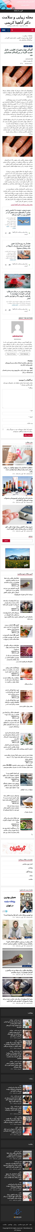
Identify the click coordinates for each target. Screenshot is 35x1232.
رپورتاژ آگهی (29, 871)
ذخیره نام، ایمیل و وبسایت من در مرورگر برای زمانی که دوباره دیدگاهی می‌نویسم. (19, 430)
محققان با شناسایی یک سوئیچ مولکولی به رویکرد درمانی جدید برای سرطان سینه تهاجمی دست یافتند (18, 469)
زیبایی (30, 46)
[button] (32, 30)
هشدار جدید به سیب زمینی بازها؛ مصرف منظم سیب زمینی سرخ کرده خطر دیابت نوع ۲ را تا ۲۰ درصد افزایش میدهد (18, 757)
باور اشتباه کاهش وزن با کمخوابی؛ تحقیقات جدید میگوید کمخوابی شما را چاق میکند (11, 775)
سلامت (25, 46)
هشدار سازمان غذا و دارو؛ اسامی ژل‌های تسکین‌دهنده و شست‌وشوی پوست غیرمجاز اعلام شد (11, 736)
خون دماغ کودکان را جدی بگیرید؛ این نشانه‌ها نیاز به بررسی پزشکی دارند (12, 692)
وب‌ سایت (30, 423)
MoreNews (27, 1228)
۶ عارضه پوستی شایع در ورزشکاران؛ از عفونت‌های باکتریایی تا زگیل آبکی (27, 1034)
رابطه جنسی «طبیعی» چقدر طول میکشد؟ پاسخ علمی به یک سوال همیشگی (27, 1065)
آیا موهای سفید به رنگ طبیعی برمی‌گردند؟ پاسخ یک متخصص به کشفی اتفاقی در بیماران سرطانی (27, 1044)
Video (3, 30)
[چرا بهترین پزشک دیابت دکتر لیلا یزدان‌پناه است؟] (17, 903)
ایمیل (31, 417)
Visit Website (24, 354)
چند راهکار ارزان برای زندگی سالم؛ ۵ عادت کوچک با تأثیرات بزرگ (11, 820)
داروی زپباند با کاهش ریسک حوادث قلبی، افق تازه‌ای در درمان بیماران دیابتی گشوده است (27, 1196)
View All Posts (11, 354)
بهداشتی (30, 868)
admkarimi (28, 59)
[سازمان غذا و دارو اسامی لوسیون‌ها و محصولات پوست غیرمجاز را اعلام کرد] (17, 486)
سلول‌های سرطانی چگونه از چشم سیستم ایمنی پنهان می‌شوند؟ (11, 647)
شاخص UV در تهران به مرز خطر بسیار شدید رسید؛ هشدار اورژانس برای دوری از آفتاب (27, 1131)
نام (31, 410)
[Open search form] (12, 30)
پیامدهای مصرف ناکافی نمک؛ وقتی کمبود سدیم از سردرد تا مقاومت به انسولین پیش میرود (11, 798)
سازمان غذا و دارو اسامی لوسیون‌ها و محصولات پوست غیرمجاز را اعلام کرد (27, 1089)
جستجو (31, 536)
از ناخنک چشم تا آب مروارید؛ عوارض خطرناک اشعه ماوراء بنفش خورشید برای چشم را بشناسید (27, 1055)
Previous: (19, 363)
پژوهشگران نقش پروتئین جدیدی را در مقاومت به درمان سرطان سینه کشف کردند (11, 670)
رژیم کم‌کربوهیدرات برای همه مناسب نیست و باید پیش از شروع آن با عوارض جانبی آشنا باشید (11, 603)
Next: (17, 370)
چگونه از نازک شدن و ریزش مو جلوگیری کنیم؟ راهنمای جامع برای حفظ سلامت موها (27, 1099)
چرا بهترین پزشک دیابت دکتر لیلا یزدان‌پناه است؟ (18, 915)
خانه (30, 1224)
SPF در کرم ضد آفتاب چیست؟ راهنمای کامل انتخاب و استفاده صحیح (27, 1110)
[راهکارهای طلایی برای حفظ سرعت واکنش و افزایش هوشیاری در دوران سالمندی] (17, 958)
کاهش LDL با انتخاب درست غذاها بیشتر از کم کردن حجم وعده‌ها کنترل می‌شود (11, 627)
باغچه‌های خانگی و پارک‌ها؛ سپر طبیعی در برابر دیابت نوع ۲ (11, 713)
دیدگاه (30, 388)
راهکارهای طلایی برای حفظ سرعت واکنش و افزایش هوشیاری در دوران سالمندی (11, 580)
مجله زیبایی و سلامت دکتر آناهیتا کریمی (17, 19)
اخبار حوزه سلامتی (27, 864)
